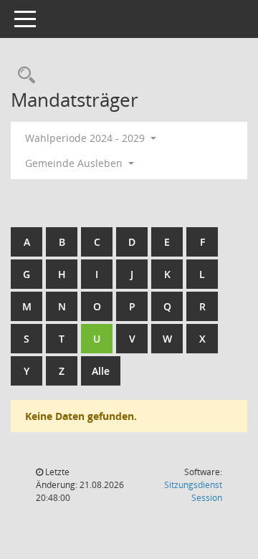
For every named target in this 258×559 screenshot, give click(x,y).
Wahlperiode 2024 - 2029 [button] (86, 138)
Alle (101, 371)
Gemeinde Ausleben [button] (75, 163)
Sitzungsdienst (193, 491)
